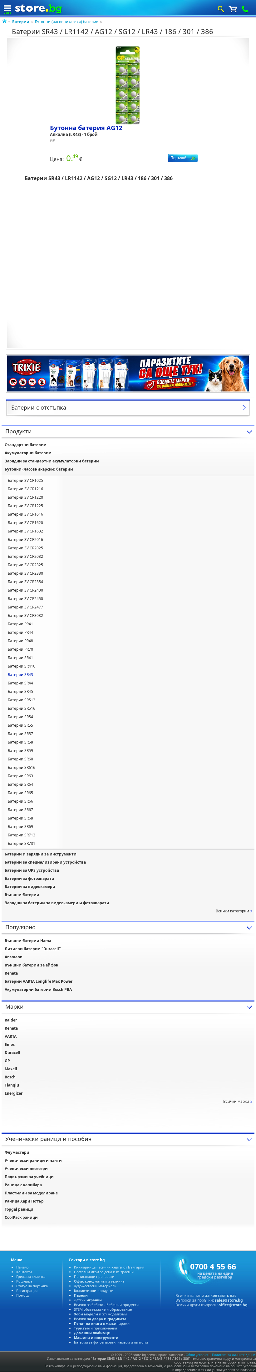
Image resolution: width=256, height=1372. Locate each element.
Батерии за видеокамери (30, 886)
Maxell (11, 1069)
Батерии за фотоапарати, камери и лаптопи (111, 1342)
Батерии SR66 (20, 801)
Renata (11, 973)
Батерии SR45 (20, 691)
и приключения (95, 1328)
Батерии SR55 (20, 725)
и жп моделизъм (100, 1314)
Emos (10, 1044)
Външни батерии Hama (28, 940)
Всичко (100, 1318)
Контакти (24, 1271)
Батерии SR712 (21, 835)
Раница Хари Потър (24, 1201)
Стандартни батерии (26, 444)
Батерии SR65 (20, 792)
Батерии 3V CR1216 (25, 489)
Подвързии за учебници (29, 1176)
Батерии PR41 (20, 624)
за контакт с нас (220, 1295)
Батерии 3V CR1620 (25, 522)
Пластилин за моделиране (31, 1193)
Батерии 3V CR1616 (25, 514)
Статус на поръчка (32, 1286)
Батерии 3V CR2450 (25, 598)
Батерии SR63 (20, 776)
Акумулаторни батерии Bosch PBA (38, 989)
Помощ (22, 1295)
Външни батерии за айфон (31, 965)
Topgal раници (19, 1209)
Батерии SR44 (20, 683)
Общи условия (197, 1355)
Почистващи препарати (94, 1276)
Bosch (10, 1077)
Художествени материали (95, 1286)
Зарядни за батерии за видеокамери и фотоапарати (57, 902)
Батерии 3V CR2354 (25, 581)
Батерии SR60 (20, 759)
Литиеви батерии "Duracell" (33, 948)
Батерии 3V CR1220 (25, 497)
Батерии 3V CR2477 (25, 607)
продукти (93, 1290)
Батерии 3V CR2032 (25, 556)
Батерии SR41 (20, 657)
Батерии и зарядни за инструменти (40, 854)
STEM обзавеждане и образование (103, 1309)
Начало (22, 1267)
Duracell (12, 1052)
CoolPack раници (21, 1217)
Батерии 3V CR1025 (25, 480)
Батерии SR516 (21, 708)
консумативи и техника (99, 1281)
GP (7, 1060)
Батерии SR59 (20, 750)
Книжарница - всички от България (109, 1267)
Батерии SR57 (20, 733)
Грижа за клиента (30, 1276)
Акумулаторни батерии (28, 453)
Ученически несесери (26, 1168)
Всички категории (232, 911)
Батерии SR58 (20, 742)
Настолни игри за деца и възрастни (104, 1271)
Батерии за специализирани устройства (45, 862)
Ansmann (13, 957)
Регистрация (26, 1290)
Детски (88, 1300)
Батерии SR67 (20, 809)
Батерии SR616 (21, 767)
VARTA (11, 1036)
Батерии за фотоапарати (29, 878)
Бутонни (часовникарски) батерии (67, 21)
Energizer (13, 1093)
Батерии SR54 (20, 716)
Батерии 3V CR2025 (25, 548)
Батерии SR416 (21, 666)
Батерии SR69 (20, 826)
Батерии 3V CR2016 (25, 539)
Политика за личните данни (233, 1355)
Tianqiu (12, 1085)
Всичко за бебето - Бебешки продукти (106, 1304)
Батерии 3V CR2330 (25, 573)
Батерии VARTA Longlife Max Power (38, 981)
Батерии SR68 (20, 818)
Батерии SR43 (20, 674)
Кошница (24, 1281)
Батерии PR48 (20, 640)
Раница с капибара (23, 1185)
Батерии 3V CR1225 (25, 505)
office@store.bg (233, 1305)
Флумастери (17, 1152)
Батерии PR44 (20, 632)
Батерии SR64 (20, 784)
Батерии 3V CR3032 (25, 615)
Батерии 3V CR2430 (25, 590)
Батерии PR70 (20, 649)
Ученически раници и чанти (33, 1160)
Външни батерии (22, 894)
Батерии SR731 (21, 843)
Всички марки (236, 1101)
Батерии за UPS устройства (32, 870)
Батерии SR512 (21, 700)
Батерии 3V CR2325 (25, 564)
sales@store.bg (229, 1300)
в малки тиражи (102, 1323)
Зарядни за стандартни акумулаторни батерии (52, 461)
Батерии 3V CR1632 (25, 531)
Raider (11, 1020)
